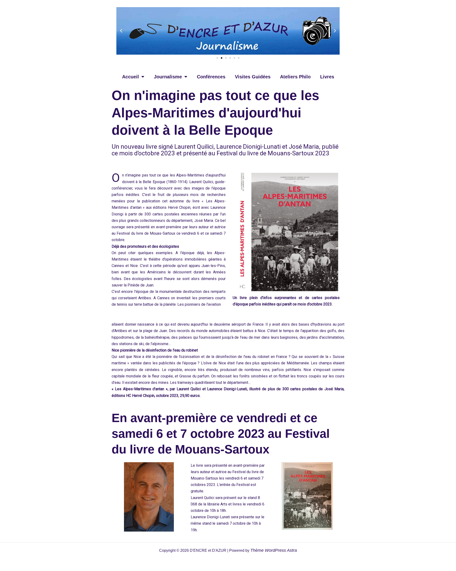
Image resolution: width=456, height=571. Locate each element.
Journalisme (168, 76)
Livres (327, 76)
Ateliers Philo (295, 76)
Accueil (130, 76)
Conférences (211, 76)
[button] (121, 31)
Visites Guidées (253, 76)
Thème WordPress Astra (273, 550)
